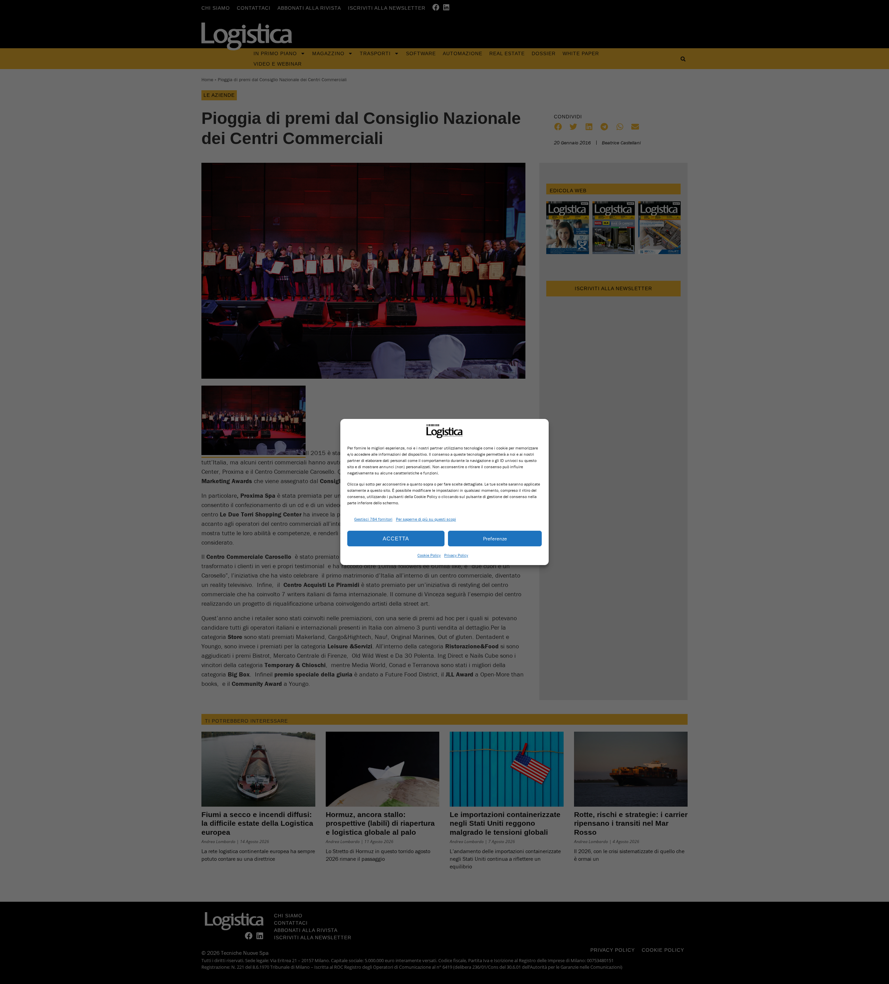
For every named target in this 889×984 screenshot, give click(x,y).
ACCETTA (396, 538)
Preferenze (495, 538)
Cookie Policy (429, 555)
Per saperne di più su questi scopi (426, 519)
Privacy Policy (456, 555)
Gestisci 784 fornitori (373, 519)
